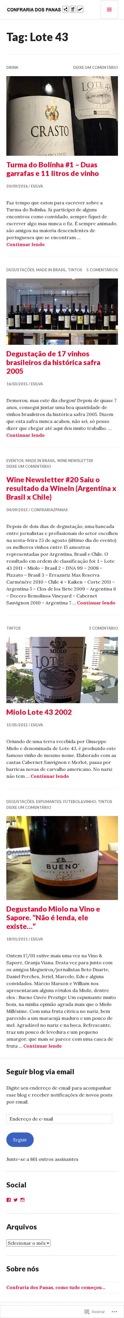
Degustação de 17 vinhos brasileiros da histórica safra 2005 (53, 362)
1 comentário (103, 628)
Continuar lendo (25, 244)
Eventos (15, 460)
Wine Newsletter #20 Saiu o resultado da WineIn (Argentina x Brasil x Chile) (61, 488)
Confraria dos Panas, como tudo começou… (55, 1287)
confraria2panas (49, 509)
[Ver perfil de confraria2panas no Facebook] (8, 1200)
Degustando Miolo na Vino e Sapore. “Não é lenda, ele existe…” (53, 917)
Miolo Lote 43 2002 (39, 711)
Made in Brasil (51, 269)
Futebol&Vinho (79, 801)
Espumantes (48, 801)
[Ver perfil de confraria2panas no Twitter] (15, 1200)
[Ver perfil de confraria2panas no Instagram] (22, 1200)
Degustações (20, 269)
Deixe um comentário (95, 67)
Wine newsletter (75, 460)
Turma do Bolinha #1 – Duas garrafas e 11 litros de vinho (52, 168)
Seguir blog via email (40, 1071)
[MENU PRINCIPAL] (109, 10)
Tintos (75, 269)
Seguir (20, 1140)
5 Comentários (102, 269)
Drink (12, 67)
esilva (37, 186)
